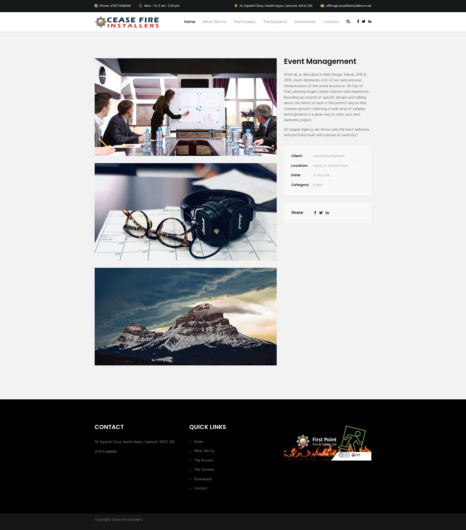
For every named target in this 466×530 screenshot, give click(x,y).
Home (189, 21)
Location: (299, 165)
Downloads (305, 21)
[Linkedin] (327, 213)
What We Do (214, 21)
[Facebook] (315, 213)
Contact (331, 21)
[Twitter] (321, 213)
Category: (300, 184)
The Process (244, 21)
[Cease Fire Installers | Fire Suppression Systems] (127, 22)
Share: (297, 212)
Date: (296, 175)
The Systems (275, 21)
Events (318, 185)
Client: (297, 155)
